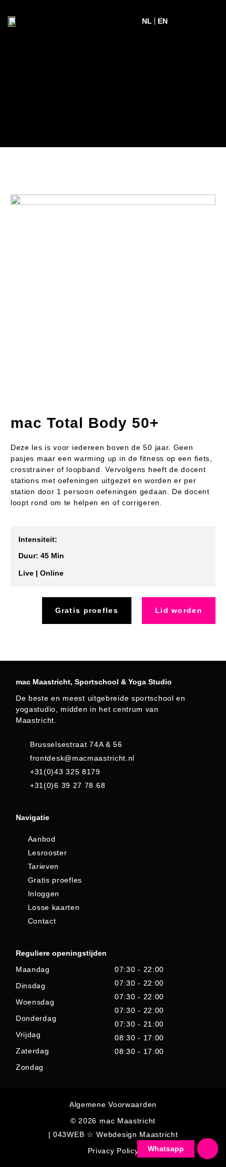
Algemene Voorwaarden (113, 1104)
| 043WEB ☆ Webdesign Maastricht (113, 1134)
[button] (184, 21)
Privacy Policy (113, 1150)
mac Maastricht (127, 1121)
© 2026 (83, 1121)
